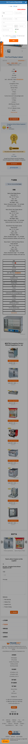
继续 (14, 40)
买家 (11, 6)
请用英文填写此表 (21, 9)
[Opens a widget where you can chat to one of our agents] (5, 741)
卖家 (16, 6)
